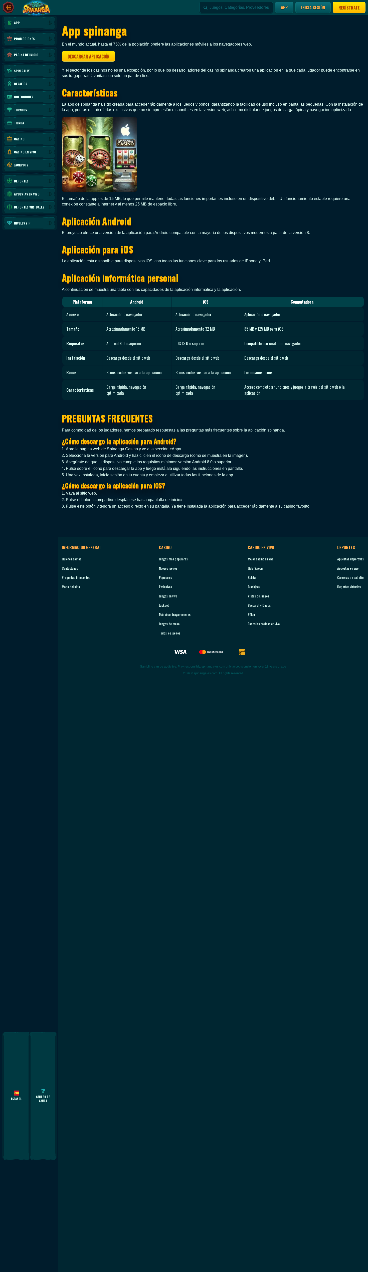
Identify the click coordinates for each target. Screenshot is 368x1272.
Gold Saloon (255, 568)
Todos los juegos (169, 632)
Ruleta (252, 577)
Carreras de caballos (350, 577)
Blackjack (254, 586)
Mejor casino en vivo (260, 558)
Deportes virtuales (349, 586)
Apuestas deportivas (350, 558)
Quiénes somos (71, 558)
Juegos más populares (173, 558)
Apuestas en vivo (347, 568)
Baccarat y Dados (259, 605)
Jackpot (164, 605)
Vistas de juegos (258, 595)
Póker (251, 614)
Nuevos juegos (168, 568)
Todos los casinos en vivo (264, 623)
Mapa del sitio (71, 586)
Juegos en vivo (168, 595)
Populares (165, 577)
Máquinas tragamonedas (175, 614)
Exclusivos (165, 586)
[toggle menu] (9, 8)
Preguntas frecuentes (76, 577)
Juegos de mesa (169, 623)
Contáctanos (70, 568)
